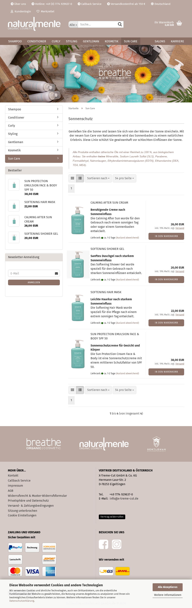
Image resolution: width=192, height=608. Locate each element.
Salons (160, 41)
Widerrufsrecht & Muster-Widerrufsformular (37, 495)
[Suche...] (120, 24)
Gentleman (91, 41)
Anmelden (34, 282)
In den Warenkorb (166, 236)
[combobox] (98, 178)
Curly (56, 41)
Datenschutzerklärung (21, 600)
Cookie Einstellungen (22, 515)
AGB (10, 490)
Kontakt (13, 475)
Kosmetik (111, 41)
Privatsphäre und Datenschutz (28, 500)
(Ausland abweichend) (127, 237)
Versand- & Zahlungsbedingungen (31, 505)
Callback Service (90, 4)
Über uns (20, 4)
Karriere (177, 41)
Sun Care (130, 41)
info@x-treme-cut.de (124, 498)
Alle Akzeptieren (167, 587)
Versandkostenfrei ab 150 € (127, 4)
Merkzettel (46, 11)
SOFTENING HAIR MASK (106, 292)
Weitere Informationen (167, 595)
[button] (160, 3)
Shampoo (15, 41)
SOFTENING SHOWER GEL (107, 249)
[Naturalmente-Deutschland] (35, 24)
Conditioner (36, 41)
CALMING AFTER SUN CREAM (109, 202)
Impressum (15, 485)
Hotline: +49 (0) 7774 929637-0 (53, 4)
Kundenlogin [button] (22, 11)
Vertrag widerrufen (112, 516)
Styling (71, 41)
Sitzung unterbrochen (22, 510)
